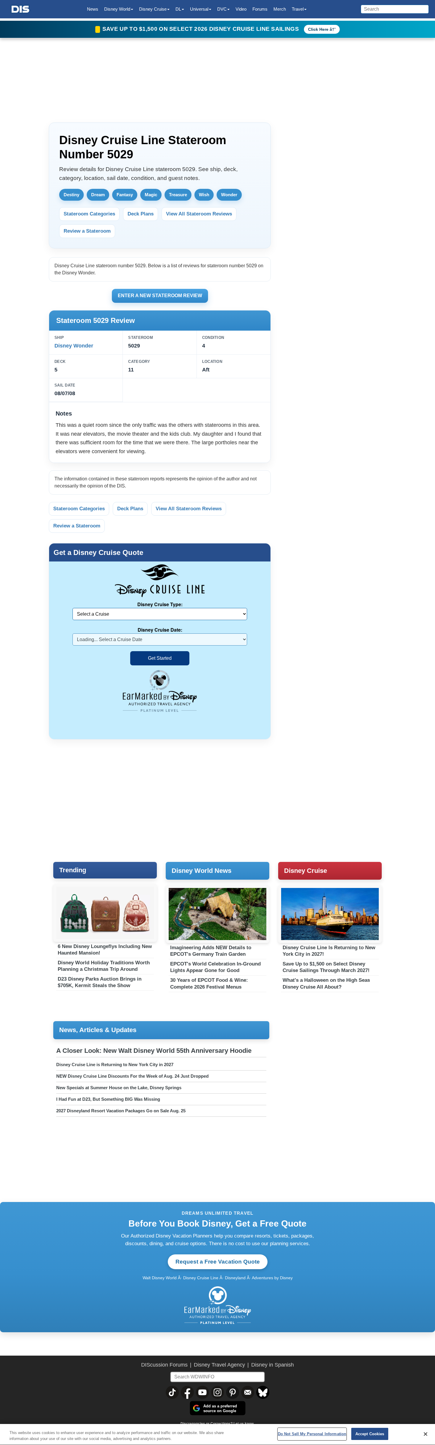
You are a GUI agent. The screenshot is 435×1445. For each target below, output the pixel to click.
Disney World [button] (117, 9)
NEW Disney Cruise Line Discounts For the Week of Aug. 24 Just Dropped (132, 1076)
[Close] (425, 1434)
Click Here (318, 29)
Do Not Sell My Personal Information (312, 1434)
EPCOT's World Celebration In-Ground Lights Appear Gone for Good (215, 967)
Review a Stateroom (87, 231)
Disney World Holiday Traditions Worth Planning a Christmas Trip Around (104, 966)
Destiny (71, 194)
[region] (217, 1434)
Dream (98, 194)
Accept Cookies (369, 1434)
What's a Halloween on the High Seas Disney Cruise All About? (326, 983)
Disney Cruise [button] (153, 9)
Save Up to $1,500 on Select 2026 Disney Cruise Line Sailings (201, 29)
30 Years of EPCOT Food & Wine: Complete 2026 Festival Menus (209, 983)
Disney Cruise (305, 870)
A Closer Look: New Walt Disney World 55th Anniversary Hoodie (154, 1050)
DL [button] (178, 9)
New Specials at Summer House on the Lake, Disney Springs (118, 1087)
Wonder (229, 194)
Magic (151, 194)
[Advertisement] (333, 157)
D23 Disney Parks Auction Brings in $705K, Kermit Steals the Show (99, 982)
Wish (204, 194)
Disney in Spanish (272, 1365)
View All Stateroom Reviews (199, 214)
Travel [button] (298, 9)
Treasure (178, 194)
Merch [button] (279, 9)
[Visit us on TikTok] (172, 1392)
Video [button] (241, 9)
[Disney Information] (20, 9)
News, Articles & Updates (97, 1030)
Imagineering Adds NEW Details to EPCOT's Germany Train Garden (210, 951)
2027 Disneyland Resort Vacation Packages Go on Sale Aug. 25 (121, 1110)
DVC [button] (222, 9)
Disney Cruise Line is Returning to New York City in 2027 (114, 1064)
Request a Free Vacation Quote (217, 1262)
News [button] (92, 9)
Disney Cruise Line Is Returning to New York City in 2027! (329, 951)
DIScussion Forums (164, 1365)
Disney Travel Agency (219, 1365)
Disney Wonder (73, 346)
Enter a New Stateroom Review (160, 295)
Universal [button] (199, 9)
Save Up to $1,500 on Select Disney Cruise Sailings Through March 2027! (326, 967)
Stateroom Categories (89, 214)
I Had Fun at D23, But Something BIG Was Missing (108, 1099)
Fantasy (125, 194)
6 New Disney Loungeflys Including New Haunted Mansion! (105, 950)
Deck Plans (141, 214)
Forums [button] (260, 9)
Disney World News (201, 870)
